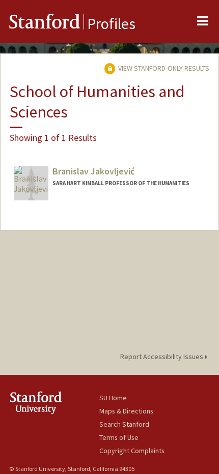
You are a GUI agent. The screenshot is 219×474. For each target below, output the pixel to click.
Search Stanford (124, 424)
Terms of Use (119, 437)
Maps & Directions (126, 411)
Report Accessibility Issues (162, 356)
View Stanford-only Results (163, 68)
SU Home (113, 397)
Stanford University (54, 402)
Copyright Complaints (132, 450)
